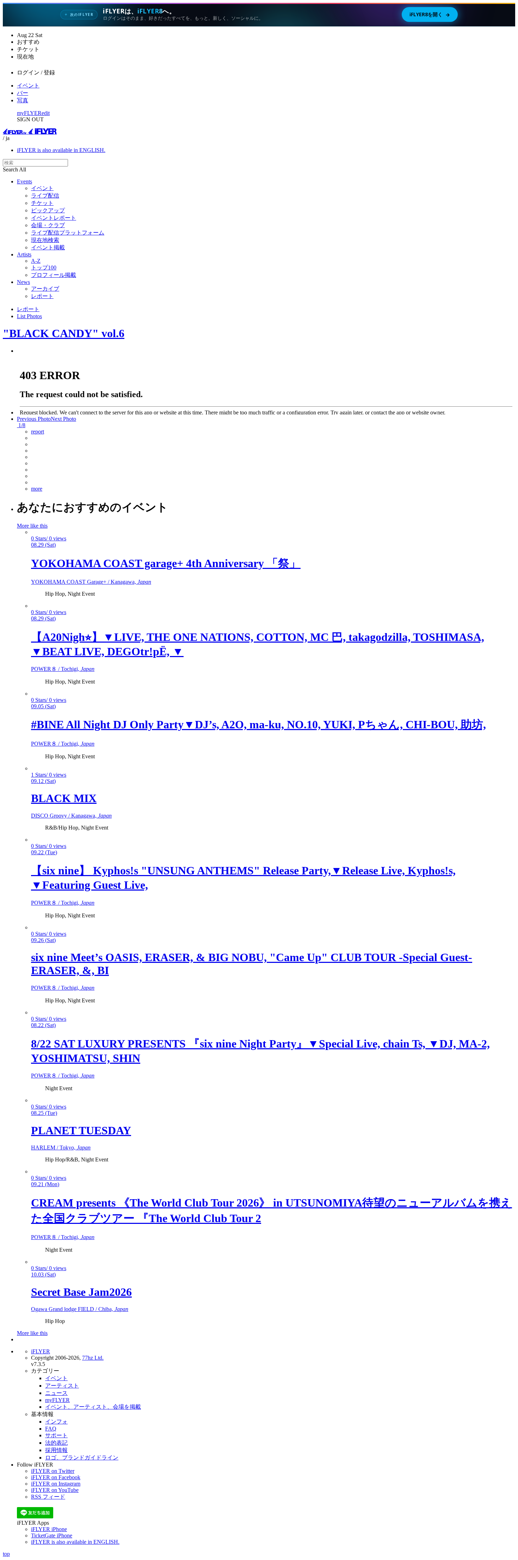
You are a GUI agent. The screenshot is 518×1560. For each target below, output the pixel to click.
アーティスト (62, 1386)
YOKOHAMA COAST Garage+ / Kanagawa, (91, 582)
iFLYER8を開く (429, 14)
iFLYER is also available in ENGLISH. (61, 150)
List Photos (29, 316)
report (37, 432)
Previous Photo (34, 419)
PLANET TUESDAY (81, 1130)
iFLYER (40, 1351)
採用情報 (56, 1450)
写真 (22, 100)
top (6, 1554)
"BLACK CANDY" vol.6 (63, 333)
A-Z (36, 261)
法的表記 (56, 1443)
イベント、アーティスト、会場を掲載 (93, 1407)
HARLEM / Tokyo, (61, 1148)
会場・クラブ (48, 225)
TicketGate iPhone (51, 1535)
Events (24, 181)
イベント (28, 86)
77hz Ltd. (93, 1358)
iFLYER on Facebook (55, 1477)
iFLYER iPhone (49, 1529)
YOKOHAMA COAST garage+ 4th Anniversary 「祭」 (166, 563)
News (23, 282)
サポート (56, 1435)
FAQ (50, 1429)
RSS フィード (48, 1497)
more (36, 489)
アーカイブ (45, 289)
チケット (42, 203)
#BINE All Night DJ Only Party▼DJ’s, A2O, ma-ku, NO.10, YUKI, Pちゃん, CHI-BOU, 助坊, (258, 724)
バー (22, 93)
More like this (32, 526)
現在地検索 (45, 240)
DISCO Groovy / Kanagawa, (71, 816)
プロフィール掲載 (53, 275)
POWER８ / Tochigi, (62, 669)
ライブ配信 (45, 196)
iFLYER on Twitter (52, 1471)
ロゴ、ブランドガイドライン (81, 1458)
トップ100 (43, 268)
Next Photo (63, 419)
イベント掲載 (48, 247)
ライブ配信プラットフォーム (67, 233)
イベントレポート (53, 218)
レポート (42, 296)
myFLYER (29, 113)
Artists (24, 254)
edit (46, 113)
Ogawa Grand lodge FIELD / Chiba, (79, 1309)
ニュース (56, 1393)
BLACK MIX (64, 798)
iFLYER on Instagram (55, 1484)
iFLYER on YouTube (55, 1490)
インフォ (56, 1422)
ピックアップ (48, 210)
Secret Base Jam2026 (81, 1292)
